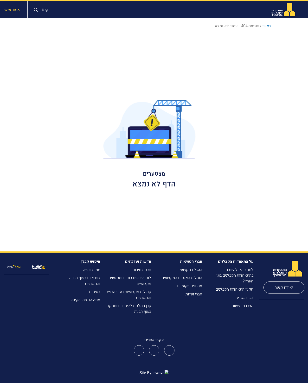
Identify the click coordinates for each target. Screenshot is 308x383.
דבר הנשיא (245, 297)
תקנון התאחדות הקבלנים (234, 289)
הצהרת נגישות (242, 306)
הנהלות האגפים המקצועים (181, 278)
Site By (146, 373)
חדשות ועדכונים (138, 261)
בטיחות (94, 292)
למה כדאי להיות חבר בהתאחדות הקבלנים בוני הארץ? (235, 275)
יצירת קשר (284, 287)
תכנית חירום (142, 270)
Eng (44, 10)
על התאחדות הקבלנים (235, 261)
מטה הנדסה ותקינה (85, 300)
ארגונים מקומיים (189, 286)
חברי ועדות (194, 294)
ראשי (267, 26)
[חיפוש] (34, 10)
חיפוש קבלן (90, 261)
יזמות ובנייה (91, 270)
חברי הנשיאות (191, 261)
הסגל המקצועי (191, 270)
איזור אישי (12, 10)
